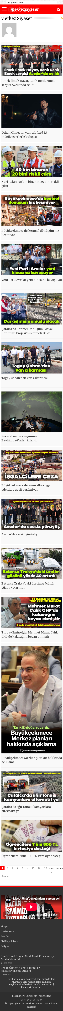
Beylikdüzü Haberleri (20, 984)
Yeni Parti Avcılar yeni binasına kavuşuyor (31, 280)
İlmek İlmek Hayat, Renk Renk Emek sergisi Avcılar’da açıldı (28, 958)
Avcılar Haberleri (43, 984)
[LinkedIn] (31, 1000)
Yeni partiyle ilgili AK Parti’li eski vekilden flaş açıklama (33, 980)
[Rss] (22, 1000)
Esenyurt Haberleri (31, 987)
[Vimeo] (41, 1000)
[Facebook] (25, 1000)
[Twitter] (27, 1000)
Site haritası (14, 979)
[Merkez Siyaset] (23, 9)
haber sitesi (45, 996)
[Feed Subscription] (62, 18)
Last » (5, 876)
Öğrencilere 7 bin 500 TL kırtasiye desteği (31, 856)
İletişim (5, 946)
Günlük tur (31, 996)
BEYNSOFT (18, 996)
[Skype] (37, 1000)
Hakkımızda (7, 931)
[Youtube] (34, 1000)
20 (39, 868)
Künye (4, 926)
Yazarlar (5, 936)
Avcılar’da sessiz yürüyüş (19, 534)
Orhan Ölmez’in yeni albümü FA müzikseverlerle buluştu (20, 969)
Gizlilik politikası (9, 941)
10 (33, 868)
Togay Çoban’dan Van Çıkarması (24, 378)
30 (45, 868)
